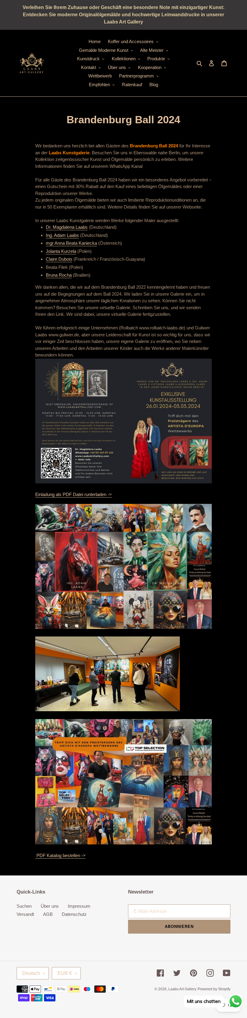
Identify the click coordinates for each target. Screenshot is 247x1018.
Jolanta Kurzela (61, 251)
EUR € (65, 973)
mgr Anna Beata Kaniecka (71, 243)
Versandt (25, 914)
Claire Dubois (59, 259)
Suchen (24, 906)
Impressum (79, 906)
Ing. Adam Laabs (62, 235)
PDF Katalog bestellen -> (60, 855)
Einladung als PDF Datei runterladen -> (73, 494)
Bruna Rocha (59, 275)
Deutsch (31, 973)
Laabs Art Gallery (182, 989)
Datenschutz (74, 914)
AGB (48, 914)
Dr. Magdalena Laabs (67, 227)
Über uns (50, 906)
